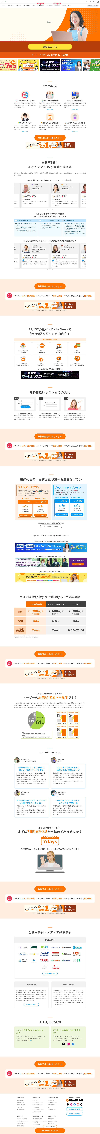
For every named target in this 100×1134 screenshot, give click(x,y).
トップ (3, 5)
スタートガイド (20, 1102)
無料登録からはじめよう (50, 286)
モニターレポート (21, 1109)
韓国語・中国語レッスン (38, 1104)
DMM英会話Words (21, 1123)
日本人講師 (19, 1107)
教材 (34, 5)
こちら (30, 1040)
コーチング (57, 5)
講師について (51, 1100)
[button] (47, 209)
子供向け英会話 (36, 1107)
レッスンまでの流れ (52, 1102)
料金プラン (18, 5)
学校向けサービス (31, 1004)
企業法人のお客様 (74, 1109)
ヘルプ (69, 5)
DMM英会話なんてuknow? (23, 1121)
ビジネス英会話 (40, 5)
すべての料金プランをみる (51, 526)
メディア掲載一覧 (36, 1124)
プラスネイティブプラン (38, 1102)
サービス (64, 5)
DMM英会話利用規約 (37, 1118)
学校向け (96, 5)
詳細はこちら (50, 109)
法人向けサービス (50, 973)
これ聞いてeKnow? (37, 1111)
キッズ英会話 (49, 5)
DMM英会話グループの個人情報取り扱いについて (40, 1121)
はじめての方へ (20, 1100)
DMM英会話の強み (21, 1104)
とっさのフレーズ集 (52, 1121)
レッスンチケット (52, 1109)
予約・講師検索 (26, 5)
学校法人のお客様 (74, 1114)
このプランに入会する (25, 515)
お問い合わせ (51, 1123)
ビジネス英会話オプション (38, 1109)
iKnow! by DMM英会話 (22, 1118)
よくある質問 (51, 1118)
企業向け (90, 5)
